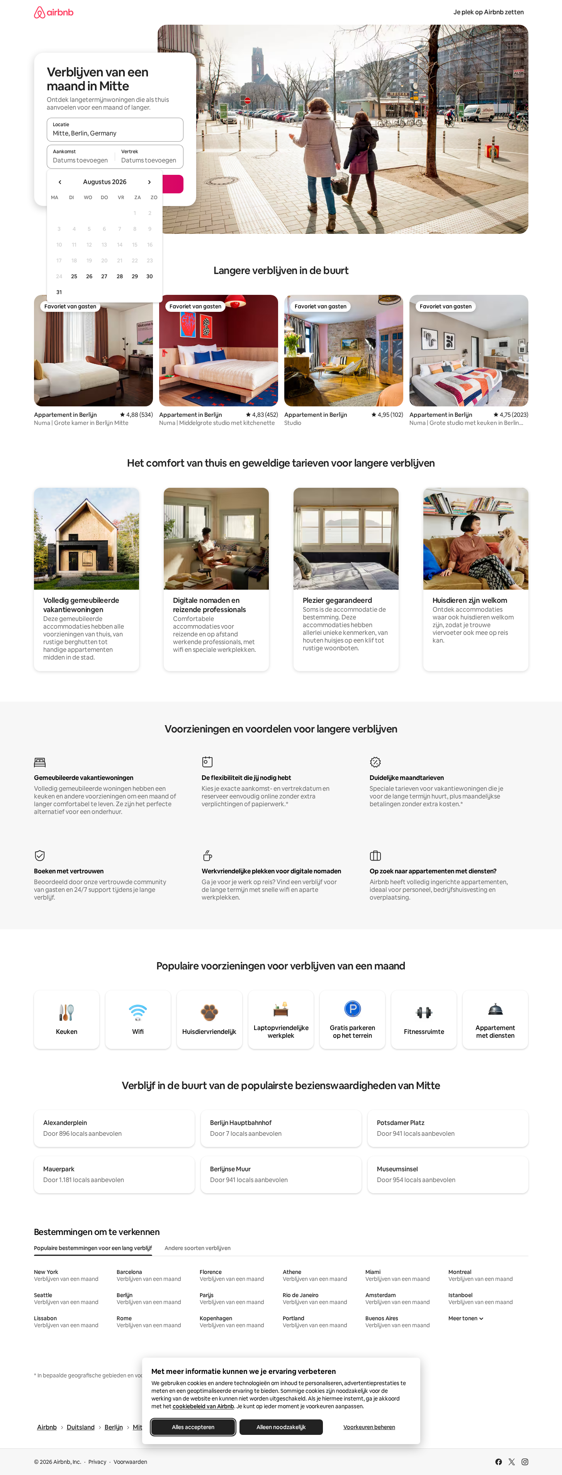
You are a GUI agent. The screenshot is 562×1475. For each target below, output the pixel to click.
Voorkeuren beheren (369, 1427)
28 (120, 276)
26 (89, 276)
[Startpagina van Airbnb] (53, 12)
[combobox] (115, 133)
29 (135, 276)
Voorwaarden (130, 1461)
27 (104, 276)
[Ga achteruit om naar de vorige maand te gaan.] (60, 182)
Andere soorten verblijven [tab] (198, 1248)
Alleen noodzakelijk (281, 1427)
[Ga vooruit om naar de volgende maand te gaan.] (149, 182)
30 (149, 276)
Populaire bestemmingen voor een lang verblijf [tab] (93, 1248)
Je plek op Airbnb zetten (488, 12)
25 (74, 276)
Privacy (97, 1461)
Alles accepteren (193, 1427)
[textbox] (81, 160)
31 (59, 292)
